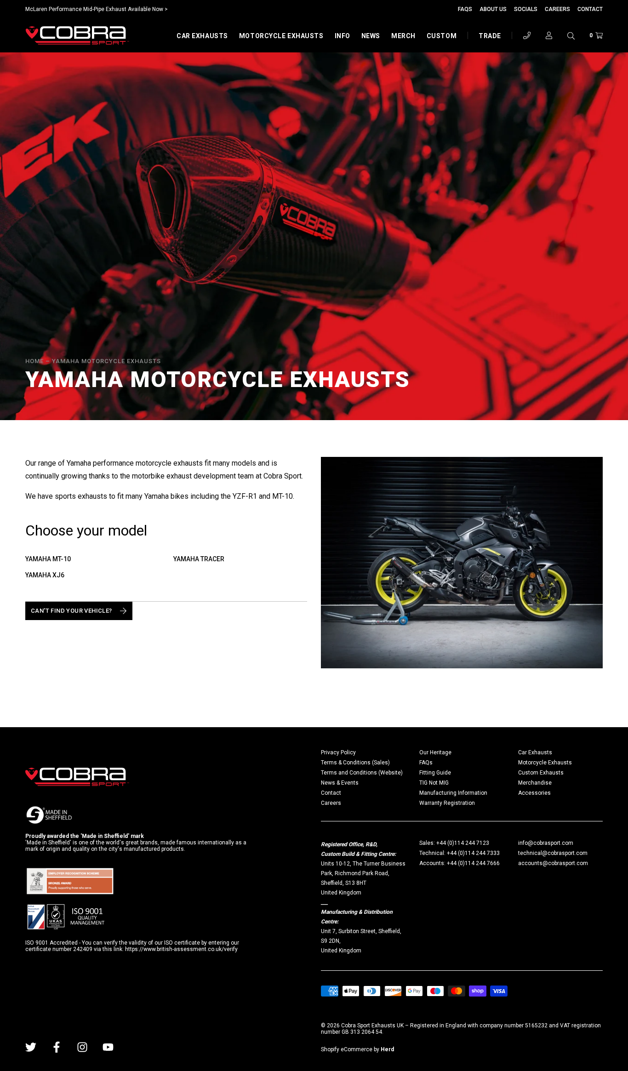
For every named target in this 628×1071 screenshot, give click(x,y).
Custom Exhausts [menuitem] (541, 772)
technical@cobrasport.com (553, 853)
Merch (403, 36)
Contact (590, 9)
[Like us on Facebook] (56, 1047)
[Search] (571, 35)
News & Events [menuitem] (340, 783)
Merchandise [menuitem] (535, 783)
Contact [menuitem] (331, 793)
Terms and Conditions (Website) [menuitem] (362, 772)
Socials (525, 9)
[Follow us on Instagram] (82, 1047)
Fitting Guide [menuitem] (435, 772)
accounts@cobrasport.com (553, 863)
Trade (490, 36)
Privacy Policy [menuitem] (338, 752)
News (370, 36)
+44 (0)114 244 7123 (462, 843)
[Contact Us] (527, 35)
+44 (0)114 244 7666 (473, 863)
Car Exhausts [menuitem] (535, 752)
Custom (442, 36)
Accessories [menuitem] (534, 793)
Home (34, 361)
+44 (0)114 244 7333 (473, 853)
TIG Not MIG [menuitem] (434, 783)
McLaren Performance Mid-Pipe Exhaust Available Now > (96, 9)
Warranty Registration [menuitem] (447, 803)
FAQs (465, 9)
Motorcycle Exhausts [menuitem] (545, 762)
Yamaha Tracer (198, 559)
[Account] (549, 35)
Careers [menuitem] (331, 803)
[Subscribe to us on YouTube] (108, 1047)
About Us (493, 9)
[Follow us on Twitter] (31, 1047)
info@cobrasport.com (545, 843)
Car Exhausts (202, 36)
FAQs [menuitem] (426, 762)
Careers (557, 9)
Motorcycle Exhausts (281, 36)
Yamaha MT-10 (48, 559)
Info (342, 36)
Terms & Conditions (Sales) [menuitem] (355, 762)
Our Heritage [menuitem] (435, 752)
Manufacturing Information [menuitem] (453, 793)
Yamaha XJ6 (44, 575)
